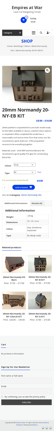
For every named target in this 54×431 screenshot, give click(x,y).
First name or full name (12, 375)
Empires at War (27, 7)
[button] (47, 70)
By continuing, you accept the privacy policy (24, 396)
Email (3, 386)
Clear (39, 172)
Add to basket (21, 187)
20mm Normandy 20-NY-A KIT (40, 315)
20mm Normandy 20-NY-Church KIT (14, 315)
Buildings (18, 46)
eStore (45, 423)
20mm (27, 46)
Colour (8, 165)
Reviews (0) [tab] (37, 203)
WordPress (34, 425)
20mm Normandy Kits (31, 195)
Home (10, 46)
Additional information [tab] (15, 203)
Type (7, 173)
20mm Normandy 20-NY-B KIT (40, 278)
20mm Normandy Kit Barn (14, 278)
